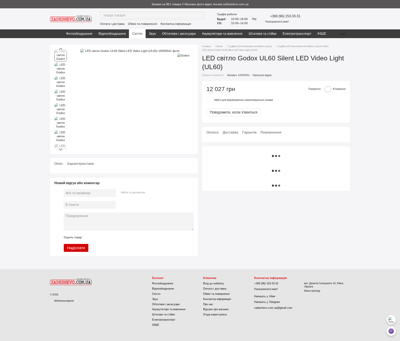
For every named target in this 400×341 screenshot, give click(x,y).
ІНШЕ (322, 33)
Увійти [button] (217, 100)
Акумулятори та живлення (222, 33)
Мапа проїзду (312, 290)
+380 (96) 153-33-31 (285, 16)
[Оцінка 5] (115, 237)
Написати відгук (262, 75)
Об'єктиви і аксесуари (179, 33)
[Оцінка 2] (95, 237)
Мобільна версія (64, 300)
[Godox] (183, 55)
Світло (137, 33)
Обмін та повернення (142, 23)
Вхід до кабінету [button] (213, 283)
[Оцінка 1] (88, 237)
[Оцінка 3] (102, 237)
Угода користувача (215, 314)
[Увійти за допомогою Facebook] (149, 192)
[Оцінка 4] (108, 237)
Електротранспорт (297, 33)
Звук (152, 33)
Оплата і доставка (112, 23)
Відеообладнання (112, 33)
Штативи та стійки (262, 33)
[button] (396, 4)
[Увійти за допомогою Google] (156, 192)
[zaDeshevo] (71, 281)
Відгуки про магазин (216, 309)
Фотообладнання (79, 33)
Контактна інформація (176, 23)
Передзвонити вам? (277, 21)
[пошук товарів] (200, 15)
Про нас (208, 304)
